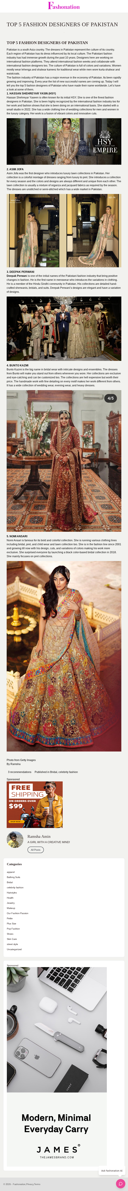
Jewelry (11, 903)
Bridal (53, 772)
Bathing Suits (13, 877)
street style (12, 944)
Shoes (10, 934)
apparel (11, 872)
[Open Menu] (5, 6)
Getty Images (28, 760)
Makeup (11, 908)
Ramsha (15, 764)
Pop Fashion (13, 928)
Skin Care (12, 939)
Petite (10, 918)
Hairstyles (12, 892)
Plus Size (11, 923)
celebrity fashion (68, 772)
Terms (37, 1184)
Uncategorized (14, 949)
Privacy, (30, 1184)
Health (10, 897)
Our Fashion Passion (17, 913)
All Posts (35, 849)
